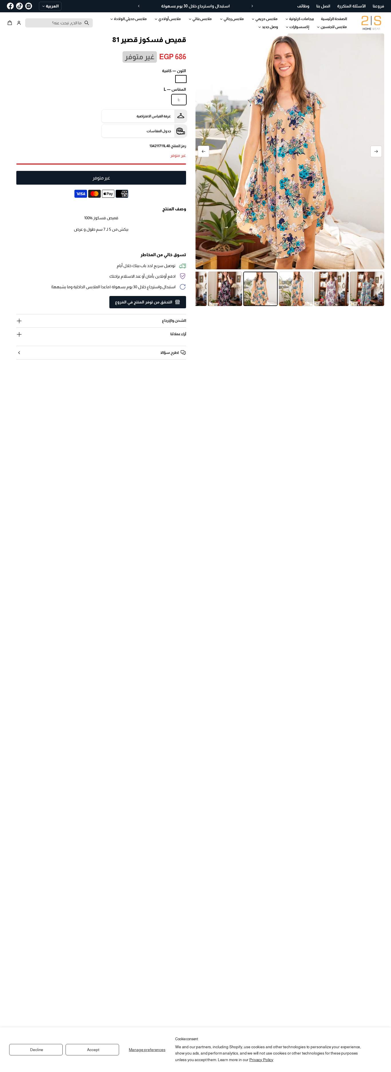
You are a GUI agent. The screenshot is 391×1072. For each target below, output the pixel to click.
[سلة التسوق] (10, 22)
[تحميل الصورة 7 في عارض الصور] (225, 289)
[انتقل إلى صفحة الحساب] (18, 22)
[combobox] (59, 22)
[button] (10, 22)
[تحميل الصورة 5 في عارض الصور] (296, 289)
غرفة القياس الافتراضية (154, 116)
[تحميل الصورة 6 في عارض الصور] (260, 289)
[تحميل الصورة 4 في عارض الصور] (331, 289)
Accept (93, 1049)
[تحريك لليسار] (376, 151)
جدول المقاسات (159, 131)
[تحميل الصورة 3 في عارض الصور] (367, 289)
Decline (36, 1049)
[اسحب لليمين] (203, 151)
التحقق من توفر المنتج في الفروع (143, 302)
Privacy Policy (261, 1059)
